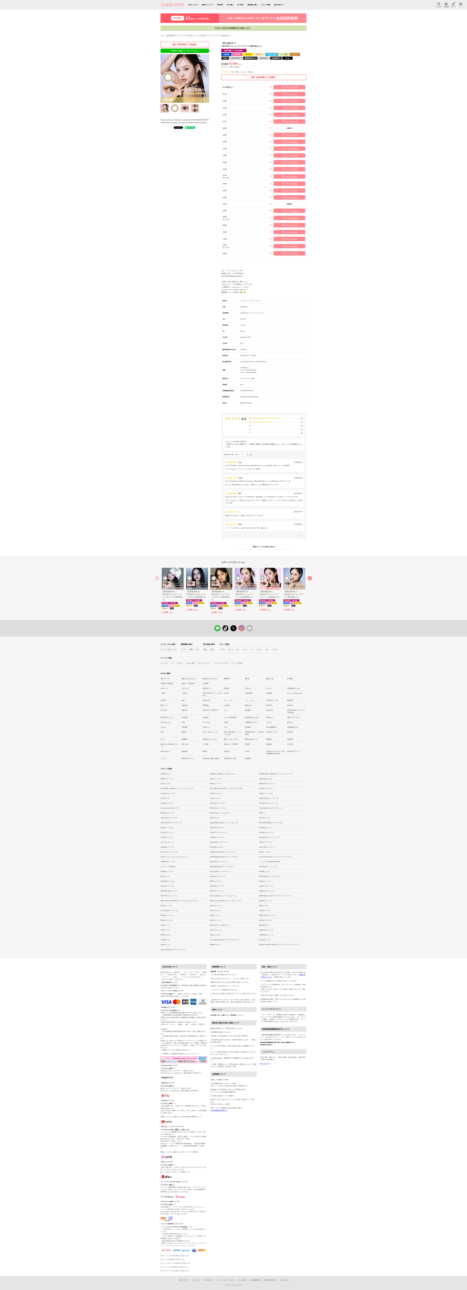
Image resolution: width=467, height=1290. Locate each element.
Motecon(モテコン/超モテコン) (220, 925)
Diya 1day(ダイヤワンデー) (219, 842)
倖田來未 (185, 705)
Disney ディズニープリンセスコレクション (175, 857)
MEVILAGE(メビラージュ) (267, 915)
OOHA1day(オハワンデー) (169, 818)
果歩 (183, 700)
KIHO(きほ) (206, 700)
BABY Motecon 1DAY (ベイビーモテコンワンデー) (275, 896)
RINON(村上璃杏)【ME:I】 (211, 758)
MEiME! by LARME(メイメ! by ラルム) (222, 774)
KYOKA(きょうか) (272, 700)
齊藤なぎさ (248, 705)
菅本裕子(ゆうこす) (167, 717)
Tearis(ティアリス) (265, 842)
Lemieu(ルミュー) (265, 940)
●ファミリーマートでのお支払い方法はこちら (176, 1263)
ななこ (226, 727)
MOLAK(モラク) (264, 925)
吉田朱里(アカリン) (293, 751)
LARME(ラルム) (166, 774)
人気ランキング (193, 5)
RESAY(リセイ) (166, 935)
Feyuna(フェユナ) (265, 881)
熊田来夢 (290, 700)
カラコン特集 (265, 5)
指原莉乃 (185, 710)
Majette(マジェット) (265, 901)
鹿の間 (247, 678)
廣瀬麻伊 (185, 739)
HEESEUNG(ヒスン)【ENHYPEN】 (254, 733)
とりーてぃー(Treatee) (168, 866)
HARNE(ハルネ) (264, 871)
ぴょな (163, 739)
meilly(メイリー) (215, 915)
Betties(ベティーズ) (167, 779)
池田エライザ (165, 678)
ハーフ (172, 663)
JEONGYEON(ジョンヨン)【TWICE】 (296, 711)
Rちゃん (269, 688)
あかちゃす (164, 688)
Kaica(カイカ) (214, 818)
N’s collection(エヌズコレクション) (270, 808)
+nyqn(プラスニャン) (266, 886)
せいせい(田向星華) (230, 717)
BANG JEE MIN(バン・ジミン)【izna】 (233, 733)
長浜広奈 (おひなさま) (210, 678)
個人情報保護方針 (255, 1280)
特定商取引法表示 (270, 1280)
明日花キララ (207, 688)
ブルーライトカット (203, 663)
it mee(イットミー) (216, 779)
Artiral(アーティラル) (266, 793)
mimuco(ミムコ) (215, 910)
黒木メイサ (164, 705)
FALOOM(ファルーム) (168, 881)
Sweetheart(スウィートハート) (269, 837)
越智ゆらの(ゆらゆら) (189, 678)
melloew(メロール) (265, 920)
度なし (212, 649)
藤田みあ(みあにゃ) (251, 739)
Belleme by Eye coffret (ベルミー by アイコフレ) (225, 901)
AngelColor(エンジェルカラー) (220, 813)
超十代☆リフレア (265, 852)
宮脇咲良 (269, 744)
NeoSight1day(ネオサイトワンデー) (221, 866)
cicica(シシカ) (165, 783)
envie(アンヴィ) (215, 798)
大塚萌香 (269, 693)
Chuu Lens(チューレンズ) (169, 852)
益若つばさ (185, 744)
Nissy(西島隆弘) (271, 727)
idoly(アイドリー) (215, 783)
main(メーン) (165, 925)
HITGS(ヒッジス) (271, 732)
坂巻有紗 (269, 705)
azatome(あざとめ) (265, 779)
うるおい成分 (190, 663)
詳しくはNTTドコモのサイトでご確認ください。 (177, 1172)
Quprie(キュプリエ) (167, 827)
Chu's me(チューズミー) (267, 847)
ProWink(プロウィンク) (266, 891)
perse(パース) (165, 876)
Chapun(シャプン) (167, 837)
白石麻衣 (248, 710)
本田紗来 (290, 739)
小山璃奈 (227, 705)
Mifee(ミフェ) (263, 905)
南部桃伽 (248, 727)
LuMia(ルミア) (165, 940)
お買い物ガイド (279, 5)
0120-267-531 (222, 986)
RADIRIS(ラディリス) (266, 930)
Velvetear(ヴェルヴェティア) (268, 803)
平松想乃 (290, 732)
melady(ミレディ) (265, 910)
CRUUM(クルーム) (193, 35)
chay (183, 722)
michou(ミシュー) (215, 905)
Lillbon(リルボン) (215, 935)
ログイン (453, 6)
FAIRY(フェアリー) (216, 881)
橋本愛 (184, 732)
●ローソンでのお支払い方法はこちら (173, 1259)
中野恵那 (185, 727)
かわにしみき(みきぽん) (295, 693)
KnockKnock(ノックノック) (268, 866)
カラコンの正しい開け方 (226, 1280)
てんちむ (269, 722)
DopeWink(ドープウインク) (219, 862)
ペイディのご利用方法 (191, 1152)
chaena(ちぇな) (166, 722)
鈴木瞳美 (290, 678)
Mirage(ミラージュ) (167, 915)
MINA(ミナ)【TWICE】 (231, 744)
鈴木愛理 (185, 717)
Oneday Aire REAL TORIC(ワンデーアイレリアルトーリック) (279, 944)
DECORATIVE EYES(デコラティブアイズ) (224, 857)
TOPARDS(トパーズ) (167, 862)
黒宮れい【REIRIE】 (188, 683)
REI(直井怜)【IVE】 (230, 758)
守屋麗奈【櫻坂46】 (167, 683)
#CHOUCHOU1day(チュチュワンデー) (222, 852)
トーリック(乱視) (236, 663)
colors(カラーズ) (264, 818)
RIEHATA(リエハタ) (188, 758)
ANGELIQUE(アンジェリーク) (269, 798)
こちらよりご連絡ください (241, 978)
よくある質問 (241, 1280)
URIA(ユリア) (165, 930)
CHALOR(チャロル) (216, 847)
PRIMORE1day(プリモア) (169, 891)
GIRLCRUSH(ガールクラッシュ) (171, 823)
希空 (162, 732)
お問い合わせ (284, 1280)
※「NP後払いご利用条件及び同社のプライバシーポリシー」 (181, 1054)
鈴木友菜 (206, 717)
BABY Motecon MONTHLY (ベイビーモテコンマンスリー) (179, 901)
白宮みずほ (269, 710)
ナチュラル (164, 663)
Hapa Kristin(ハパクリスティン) (220, 871)
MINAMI (247, 744)
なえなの (163, 727)
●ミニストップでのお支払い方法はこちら (174, 1267)
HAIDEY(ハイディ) (167, 871)
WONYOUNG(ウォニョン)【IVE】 (212, 694)
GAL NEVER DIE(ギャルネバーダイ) (271, 823)
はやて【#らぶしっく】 (210, 732)
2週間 (191, 649)
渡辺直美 (248, 758)
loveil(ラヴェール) (216, 930)
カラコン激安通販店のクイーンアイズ (173, 35)
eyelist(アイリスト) (216, 793)
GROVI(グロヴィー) (167, 832)
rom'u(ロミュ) (165, 944)
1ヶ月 (197, 649)
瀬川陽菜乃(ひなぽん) (252, 717)
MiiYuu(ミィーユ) (166, 905)
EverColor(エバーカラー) (218, 808)
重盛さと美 (269, 678)
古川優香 (206, 683)
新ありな (248, 688)
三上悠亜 (206, 744)
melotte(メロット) (215, 920)
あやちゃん (185, 688)
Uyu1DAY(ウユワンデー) (218, 803)
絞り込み (439, 6)
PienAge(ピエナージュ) (217, 876)
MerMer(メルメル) (166, 920)
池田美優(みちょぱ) (293, 688)
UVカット (180, 663)
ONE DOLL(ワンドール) (267, 783)
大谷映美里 (248, 693)
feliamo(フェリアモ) (167, 886)
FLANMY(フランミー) (217, 886)
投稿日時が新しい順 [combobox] (231, 454)
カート (461, 6)
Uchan (247, 751)
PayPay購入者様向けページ (193, 1116)
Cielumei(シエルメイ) (266, 832)
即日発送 (220, 5)
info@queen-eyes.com (229, 990)
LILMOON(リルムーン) (266, 935)
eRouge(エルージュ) (167, 813)
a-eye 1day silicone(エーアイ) (170, 808)
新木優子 (227, 688)
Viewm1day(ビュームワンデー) (269, 876)
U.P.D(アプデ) (165, 798)
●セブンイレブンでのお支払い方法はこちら (175, 1255)
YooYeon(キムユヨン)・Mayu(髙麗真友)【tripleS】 (275, 752)
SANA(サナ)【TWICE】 (210, 710)
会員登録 (446, 6)
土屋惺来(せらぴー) (251, 722)
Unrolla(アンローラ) (167, 803)
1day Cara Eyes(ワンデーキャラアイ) (173, 949)
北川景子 (163, 700)
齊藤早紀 (227, 678)
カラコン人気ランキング (169, 649)
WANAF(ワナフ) (215, 944)
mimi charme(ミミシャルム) (170, 910)
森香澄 (205, 751)
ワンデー (184, 649)
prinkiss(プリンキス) (216, 891)
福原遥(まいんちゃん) (210, 739)
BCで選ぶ (240, 5)
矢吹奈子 (227, 751)
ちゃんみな (206, 722)
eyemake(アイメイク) (168, 793)
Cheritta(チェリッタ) (167, 847)
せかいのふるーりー (167, 842)
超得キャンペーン (208, 5)
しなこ (226, 710)
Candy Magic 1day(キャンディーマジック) (224, 823)
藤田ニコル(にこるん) (231, 739)
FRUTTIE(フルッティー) (168, 896)
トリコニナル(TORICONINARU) (269, 862)
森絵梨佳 (185, 751)
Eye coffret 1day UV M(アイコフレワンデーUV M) (226, 788)
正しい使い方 (196, 1280)
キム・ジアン (228, 700)
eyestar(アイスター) (265, 788)
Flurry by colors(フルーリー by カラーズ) (223, 896)
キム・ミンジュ (250, 700)
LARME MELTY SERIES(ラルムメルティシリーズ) (275, 774)
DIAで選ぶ (230, 5)
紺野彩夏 (206, 705)
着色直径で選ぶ (252, 5)
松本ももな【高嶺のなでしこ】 (169, 745)
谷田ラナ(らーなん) (293, 717)
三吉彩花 (290, 744)
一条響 (163, 693)
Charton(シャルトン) (216, 837)
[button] (310, 578)
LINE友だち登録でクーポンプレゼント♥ (185, 51)
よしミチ (163, 758)
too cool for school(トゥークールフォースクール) (275, 857)
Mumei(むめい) (165, 751)
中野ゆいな (206, 727)
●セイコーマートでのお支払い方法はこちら (175, 1271)
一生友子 (185, 693)
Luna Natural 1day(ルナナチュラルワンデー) (224, 940)
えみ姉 (226, 693)
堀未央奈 (269, 739)
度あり (205, 649)
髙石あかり (269, 717)
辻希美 (226, 722)
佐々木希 (163, 710)
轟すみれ (290, 722)
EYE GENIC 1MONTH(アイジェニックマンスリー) (177, 788)
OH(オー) (262, 813)
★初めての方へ (184, 1280)
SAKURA (290, 705)
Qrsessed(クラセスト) (217, 827)
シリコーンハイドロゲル (221, 663)
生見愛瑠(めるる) (292, 727)
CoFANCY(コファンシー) (218, 832)
